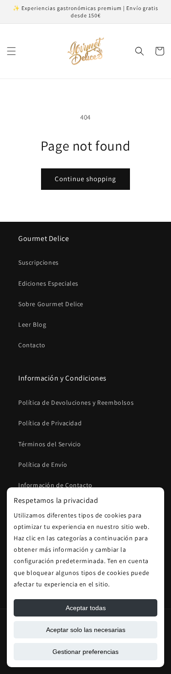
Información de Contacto (55, 485)
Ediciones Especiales (48, 283)
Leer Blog (32, 324)
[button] (11, 51)
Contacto (32, 345)
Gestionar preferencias (85, 651)
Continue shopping (85, 178)
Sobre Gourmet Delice (50, 304)
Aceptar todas (86, 607)
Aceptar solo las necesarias (85, 629)
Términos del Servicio (49, 444)
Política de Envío (42, 464)
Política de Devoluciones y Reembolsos (76, 402)
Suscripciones (38, 262)
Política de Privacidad (50, 423)
